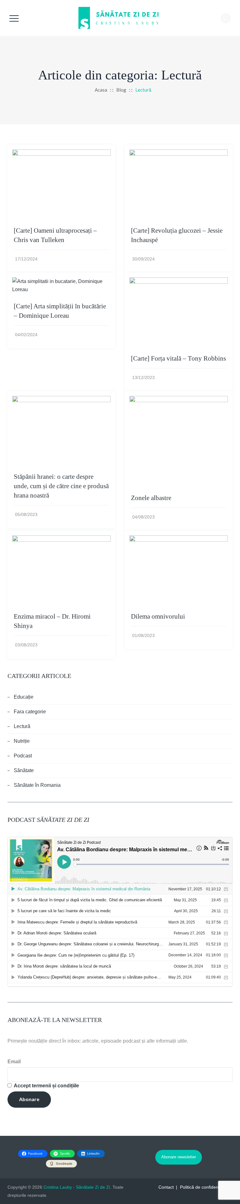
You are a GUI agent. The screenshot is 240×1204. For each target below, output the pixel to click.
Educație (23, 697)
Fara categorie (30, 711)
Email (14, 1061)
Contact (166, 1187)
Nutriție (22, 741)
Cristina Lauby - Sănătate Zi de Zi (76, 1187)
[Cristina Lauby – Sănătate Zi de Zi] (119, 18)
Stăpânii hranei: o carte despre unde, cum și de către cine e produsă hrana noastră (61, 486)
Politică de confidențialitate (206, 1187)
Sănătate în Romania (37, 785)
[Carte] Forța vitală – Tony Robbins (178, 358)
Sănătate (24, 770)
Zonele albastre (151, 498)
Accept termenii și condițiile (46, 1085)
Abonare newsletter (178, 1157)
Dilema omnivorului (158, 616)
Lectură (22, 726)
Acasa (100, 90)
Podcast (23, 755)
